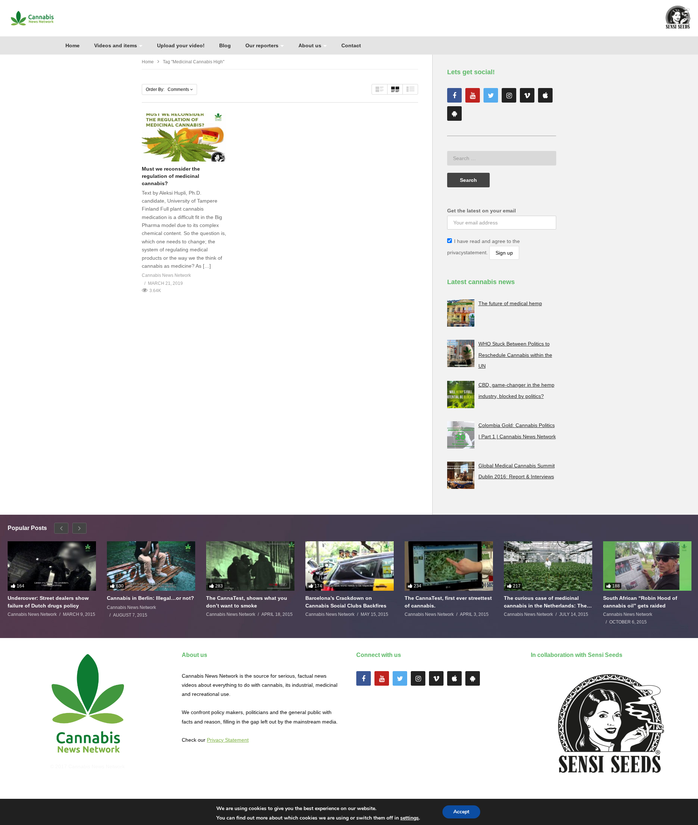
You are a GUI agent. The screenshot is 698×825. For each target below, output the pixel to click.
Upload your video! (181, 45)
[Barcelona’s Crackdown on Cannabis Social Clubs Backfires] (349, 566)
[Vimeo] (527, 95)
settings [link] (409, 817)
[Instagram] (509, 95)
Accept (461, 811)
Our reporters (261, 45)
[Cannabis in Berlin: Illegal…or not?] (151, 566)
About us (309, 45)
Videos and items (115, 45)
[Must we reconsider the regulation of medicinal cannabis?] (184, 137)
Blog (225, 45)
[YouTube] (472, 95)
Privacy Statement (228, 740)
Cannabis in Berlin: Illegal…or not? (150, 598)
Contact (351, 45)
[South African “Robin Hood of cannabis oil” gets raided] (647, 566)
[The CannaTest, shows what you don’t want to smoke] (250, 566)
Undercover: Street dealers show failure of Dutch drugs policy (48, 601)
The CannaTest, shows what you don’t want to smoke (246, 601)
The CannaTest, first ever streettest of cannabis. (448, 601)
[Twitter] (491, 95)
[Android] (454, 113)
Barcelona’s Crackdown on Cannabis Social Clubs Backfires (345, 601)
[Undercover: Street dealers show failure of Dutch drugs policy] (52, 566)
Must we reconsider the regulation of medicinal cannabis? (171, 176)
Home (72, 45)
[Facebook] (454, 95)
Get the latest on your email (481, 211)
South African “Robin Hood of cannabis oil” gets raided (640, 601)
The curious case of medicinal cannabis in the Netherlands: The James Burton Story (545, 602)
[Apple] (545, 95)
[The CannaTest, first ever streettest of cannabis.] (449, 566)
